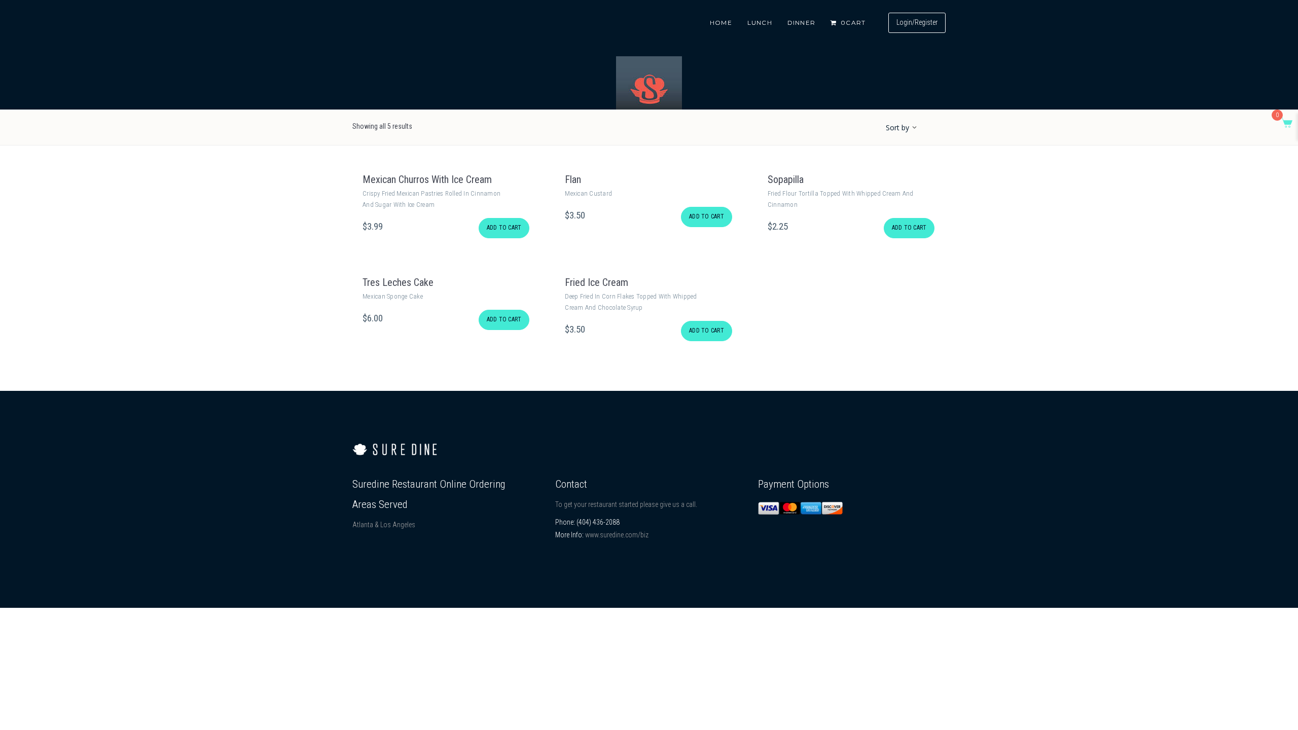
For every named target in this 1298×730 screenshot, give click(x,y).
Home (721, 22)
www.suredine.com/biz (616, 535)
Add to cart (504, 227)
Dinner (801, 22)
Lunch (759, 22)
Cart (853, 22)
